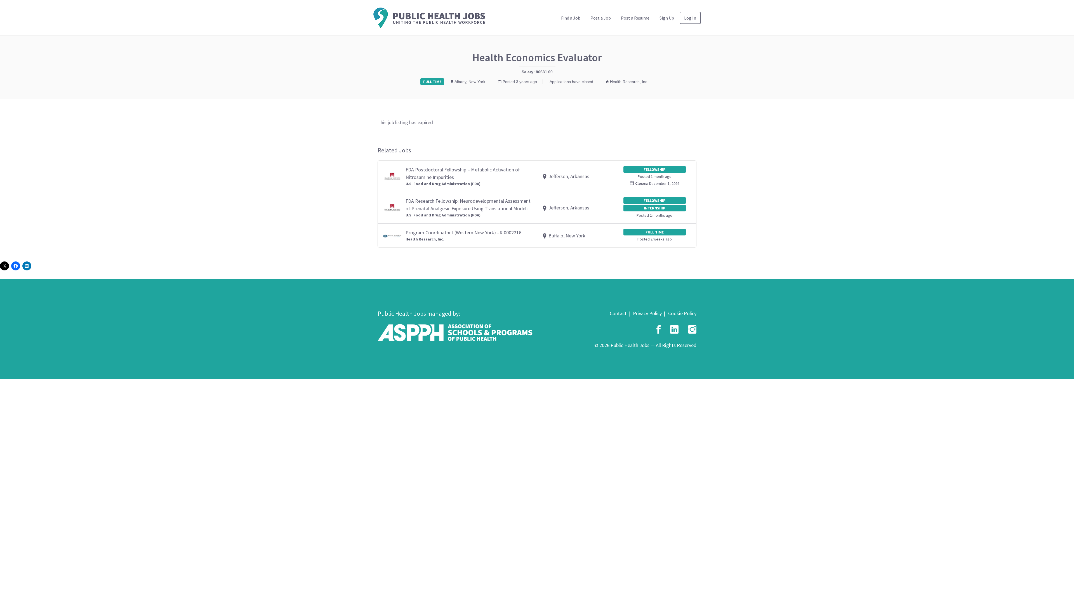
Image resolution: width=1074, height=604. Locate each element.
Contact (618, 313)
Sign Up (667, 18)
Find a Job (570, 18)
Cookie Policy (682, 313)
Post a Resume (635, 18)
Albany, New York (469, 81)
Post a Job (600, 18)
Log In (690, 18)
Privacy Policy (647, 313)
